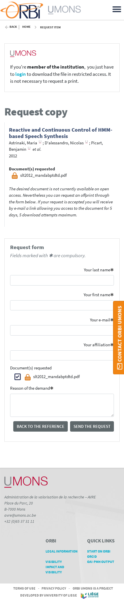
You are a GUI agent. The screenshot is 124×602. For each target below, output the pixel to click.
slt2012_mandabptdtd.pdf (56, 376)
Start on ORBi (98, 551)
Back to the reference (40, 426)
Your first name (97, 294)
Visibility (54, 561)
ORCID (92, 556)
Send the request (92, 426)
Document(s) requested (31, 368)
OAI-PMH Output (100, 561)
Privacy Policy (54, 588)
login (20, 74)
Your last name (97, 270)
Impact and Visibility (55, 569)
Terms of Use (24, 588)
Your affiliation (97, 344)
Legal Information (62, 551)
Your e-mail (100, 320)
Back (13, 27)
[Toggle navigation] (117, 8)
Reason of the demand (30, 388)
